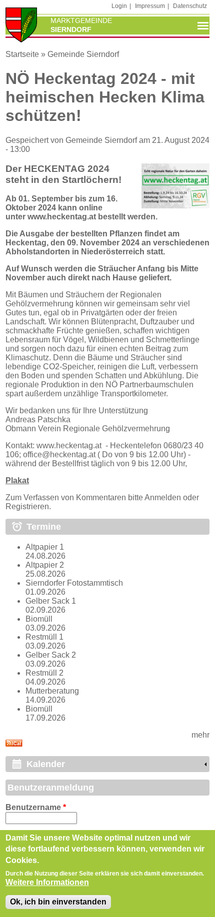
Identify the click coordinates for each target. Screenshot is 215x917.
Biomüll (39, 619)
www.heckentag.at (62, 216)
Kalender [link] (45, 764)
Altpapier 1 (45, 547)
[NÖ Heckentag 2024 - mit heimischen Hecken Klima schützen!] (176, 205)
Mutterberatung (52, 691)
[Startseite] (22, 25)
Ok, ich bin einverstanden (58, 902)
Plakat (17, 480)
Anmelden (162, 497)
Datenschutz (190, 5)
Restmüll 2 (45, 673)
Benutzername (36, 807)
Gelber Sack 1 (51, 601)
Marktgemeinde (81, 20)
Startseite (22, 54)
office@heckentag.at (59, 454)
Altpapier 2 (45, 565)
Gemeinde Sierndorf (83, 54)
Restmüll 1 (45, 637)
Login (119, 5)
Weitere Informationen (47, 882)
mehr (201, 735)
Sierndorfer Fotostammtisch (74, 583)
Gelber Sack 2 (51, 655)
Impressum (150, 5)
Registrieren (27, 506)
